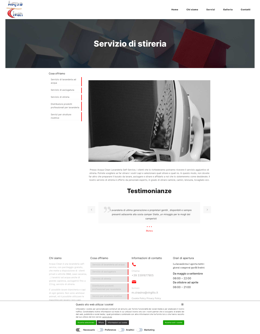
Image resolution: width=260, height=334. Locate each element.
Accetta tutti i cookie (173, 322)
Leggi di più (107, 317)
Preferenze (110, 329)
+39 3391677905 (143, 275)
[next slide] (207, 209)
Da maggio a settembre (188, 273)
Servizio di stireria (60, 97)
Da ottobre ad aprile (185, 282)
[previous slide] (91, 209)
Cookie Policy (139, 298)
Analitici (130, 329)
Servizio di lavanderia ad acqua (63, 81)
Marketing (149, 329)
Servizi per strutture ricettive (61, 116)
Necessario (89, 329)
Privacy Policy (154, 298)
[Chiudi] (182, 304)
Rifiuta (101, 322)
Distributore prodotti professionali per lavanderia (65, 106)
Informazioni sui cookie (117, 322)
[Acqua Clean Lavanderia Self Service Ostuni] (14, 9)
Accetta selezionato (86, 322)
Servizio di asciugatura (62, 90)
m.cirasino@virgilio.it (145, 292)
